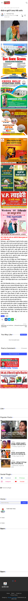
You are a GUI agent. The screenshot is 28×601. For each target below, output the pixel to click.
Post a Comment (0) (14, 354)
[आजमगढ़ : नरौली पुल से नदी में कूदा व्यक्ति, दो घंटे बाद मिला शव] (5, 463)
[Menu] (2, 2)
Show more (23, 334)
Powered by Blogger (6, 487)
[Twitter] (9, 319)
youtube (22, 481)
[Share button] (15, 319)
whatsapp (22, 478)
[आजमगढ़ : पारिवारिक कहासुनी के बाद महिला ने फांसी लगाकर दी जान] (5, 444)
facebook (8, 478)
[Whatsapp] (12, 319)
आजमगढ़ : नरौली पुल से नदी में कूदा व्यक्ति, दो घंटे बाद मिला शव (18, 463)
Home (2, 7)
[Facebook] (6, 319)
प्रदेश (5, 7)
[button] (26, 2)
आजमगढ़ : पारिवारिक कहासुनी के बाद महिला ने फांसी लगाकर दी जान (18, 443)
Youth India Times (9, 368)
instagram (8, 481)
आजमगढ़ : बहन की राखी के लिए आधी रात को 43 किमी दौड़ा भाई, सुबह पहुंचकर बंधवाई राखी (18, 453)
